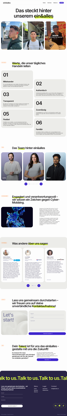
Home (35, 388)
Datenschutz (45, 390)
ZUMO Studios (63, 414)
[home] (6, 3)
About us (36, 391)
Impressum (45, 388)
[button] (25, 184)
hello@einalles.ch (55, 388)
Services (36, 390)
